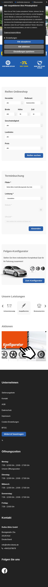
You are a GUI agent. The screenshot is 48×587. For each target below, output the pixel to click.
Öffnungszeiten (38, 2)
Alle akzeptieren (24, 42)
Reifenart (28, 98)
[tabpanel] (24, 308)
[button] (2, 307)
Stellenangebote (8, 393)
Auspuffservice (23, 305)
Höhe (20, 109)
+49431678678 (8, 2)
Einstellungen (11, 38)
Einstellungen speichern (24, 52)
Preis (7, 143)
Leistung (9, 194)
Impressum (6, 416)
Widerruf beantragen (14, 434)
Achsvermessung (9, 305)
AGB (3, 404)
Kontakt (5, 398)
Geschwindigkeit (12, 121)
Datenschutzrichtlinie (12, 32)
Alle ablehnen (24, 47)
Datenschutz (7, 410)
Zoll (32, 109)
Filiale (8, 182)
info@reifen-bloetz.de (23, 2)
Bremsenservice (39, 305)
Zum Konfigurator (33, 281)
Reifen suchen (34, 155)
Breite (7, 109)
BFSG (4, 428)
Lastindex (9, 132)
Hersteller (9, 98)
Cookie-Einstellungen (10, 422)
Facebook (4, 571)
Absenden (36, 228)
